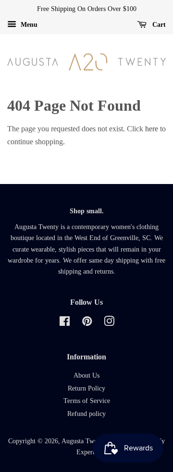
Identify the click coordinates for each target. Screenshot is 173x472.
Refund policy (86, 413)
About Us (86, 375)
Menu (28, 24)
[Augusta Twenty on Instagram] (109, 323)
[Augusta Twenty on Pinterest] (87, 323)
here (151, 129)
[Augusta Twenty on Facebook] (64, 323)
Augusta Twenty (83, 441)
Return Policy (86, 388)
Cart (158, 24)
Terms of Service (86, 400)
